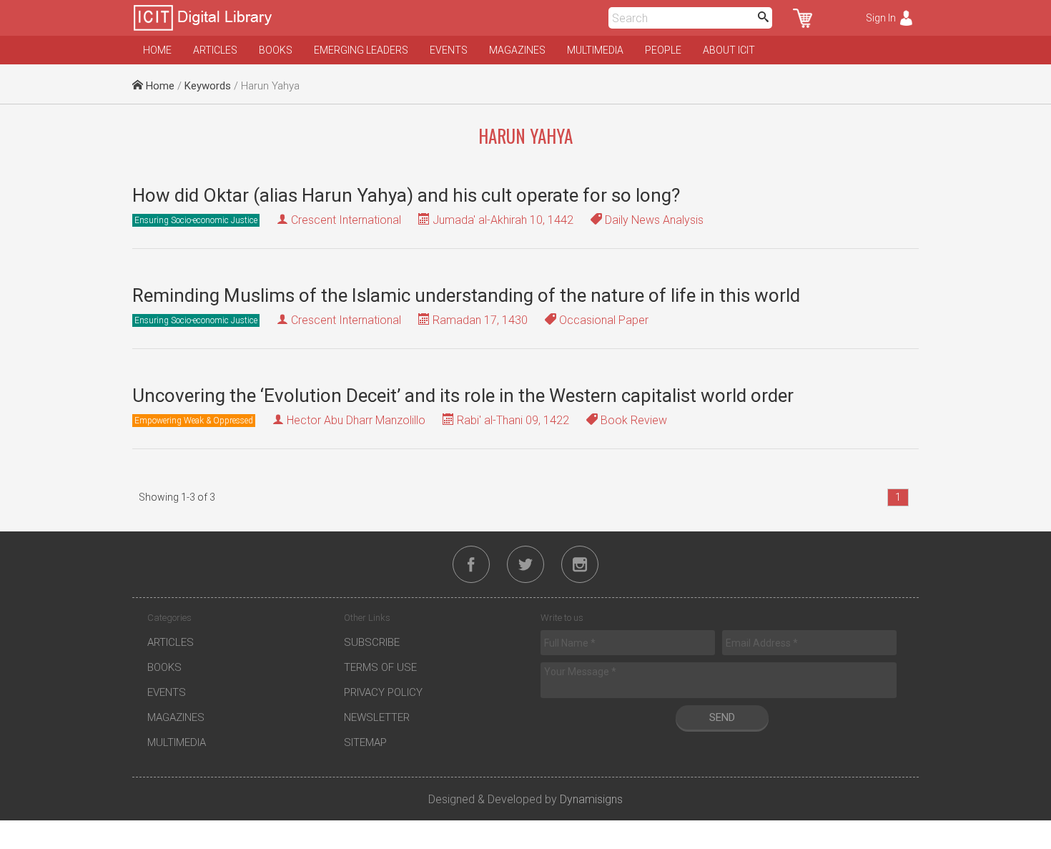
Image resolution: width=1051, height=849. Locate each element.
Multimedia (595, 50)
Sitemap (365, 742)
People (663, 50)
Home (157, 50)
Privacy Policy (383, 692)
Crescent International (346, 220)
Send (722, 717)
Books (275, 50)
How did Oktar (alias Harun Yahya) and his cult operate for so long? (406, 195)
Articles (215, 50)
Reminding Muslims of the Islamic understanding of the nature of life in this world (466, 295)
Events (449, 50)
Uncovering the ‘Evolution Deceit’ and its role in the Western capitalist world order (463, 395)
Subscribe (372, 642)
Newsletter (377, 717)
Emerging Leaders (361, 50)
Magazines (517, 50)
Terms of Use (380, 667)
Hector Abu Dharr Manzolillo (356, 420)
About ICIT (729, 50)
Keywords (207, 85)
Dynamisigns (591, 799)
